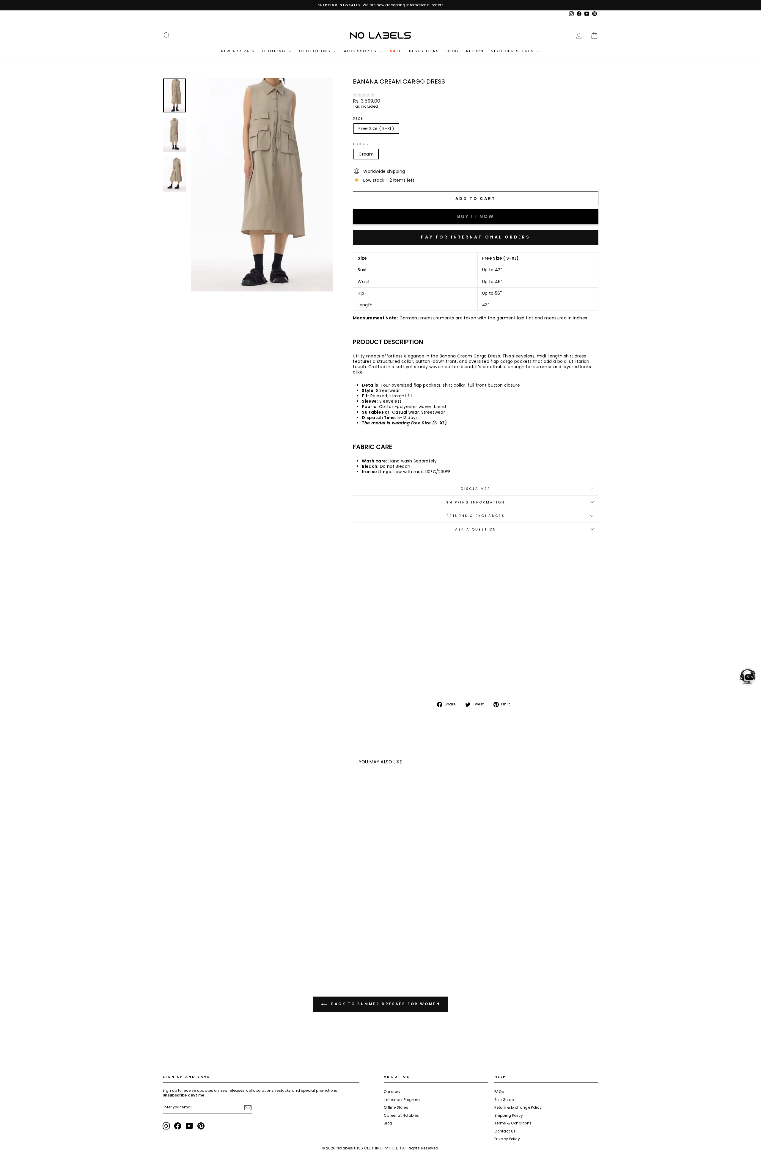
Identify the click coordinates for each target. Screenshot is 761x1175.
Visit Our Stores (513, 51)
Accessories (361, 51)
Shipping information (475, 502)
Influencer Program (402, 1099)
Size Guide (504, 1099)
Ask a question (475, 529)
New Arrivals (238, 51)
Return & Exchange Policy (518, 1107)
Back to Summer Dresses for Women (384, 1003)
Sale (396, 51)
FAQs (499, 1091)
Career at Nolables (401, 1115)
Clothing (274, 51)
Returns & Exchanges (475, 515)
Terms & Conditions (513, 1123)
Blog (452, 51)
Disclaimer (475, 488)
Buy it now (475, 237)
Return (475, 51)
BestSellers (424, 51)
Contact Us (505, 1131)
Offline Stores (396, 1107)
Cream (366, 154)
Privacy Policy (507, 1139)
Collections (315, 51)
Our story (392, 1091)
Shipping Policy (508, 1115)
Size (358, 118)
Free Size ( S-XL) (376, 128)
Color (361, 144)
